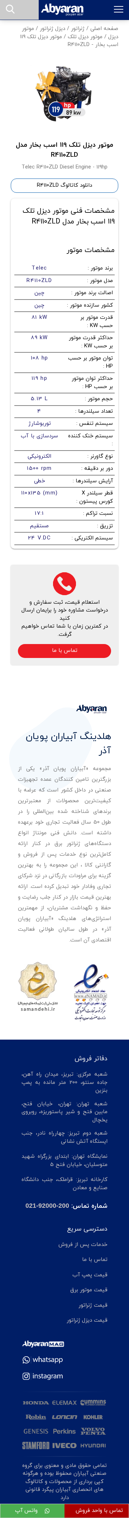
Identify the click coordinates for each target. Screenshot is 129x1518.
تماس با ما (64, 650)
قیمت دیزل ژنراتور (87, 1320)
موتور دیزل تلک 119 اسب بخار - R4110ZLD (69, 41)
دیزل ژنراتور (52, 28)
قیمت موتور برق (89, 1290)
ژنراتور (78, 28)
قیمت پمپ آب (90, 1275)
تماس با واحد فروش (99, 1510)
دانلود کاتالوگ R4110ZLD (64, 185)
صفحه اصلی (104, 28)
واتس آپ (27, 1510)
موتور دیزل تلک (85, 37)
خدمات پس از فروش (83, 1244)
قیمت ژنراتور (93, 1305)
